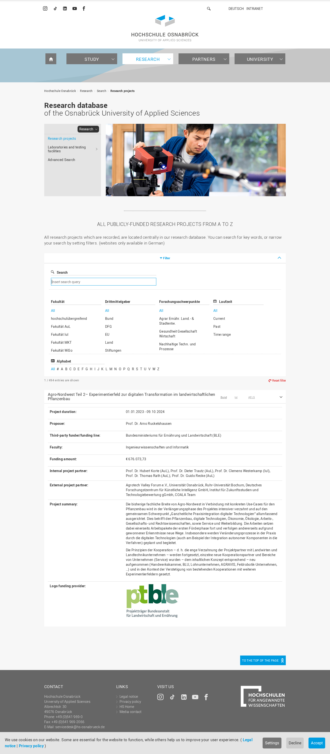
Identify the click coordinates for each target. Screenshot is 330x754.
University (260, 59)
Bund (109, 318)
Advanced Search (61, 159)
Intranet (254, 8)
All (53, 310)
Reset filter (279, 380)
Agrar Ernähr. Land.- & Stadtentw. (176, 321)
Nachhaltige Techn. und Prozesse (177, 346)
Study (92, 59)
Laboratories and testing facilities (67, 149)
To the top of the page (260, 660)
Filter (166, 258)
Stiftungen (113, 350)
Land (109, 342)
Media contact (131, 711)
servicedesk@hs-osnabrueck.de (79, 727)
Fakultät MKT (61, 342)
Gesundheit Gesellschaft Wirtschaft (178, 333)
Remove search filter (205, 282)
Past (216, 326)
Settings (272, 743)
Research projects (122, 91)
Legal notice (129, 696)
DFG (108, 326)
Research (148, 59)
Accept (317, 743)
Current (219, 318)
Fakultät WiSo (61, 350)
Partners (203, 59)
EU (107, 334)
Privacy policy (31, 745)
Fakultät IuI (60, 334)
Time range (222, 334)
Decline (295, 743)
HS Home (127, 706)
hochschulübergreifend (69, 318)
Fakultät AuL (61, 326)
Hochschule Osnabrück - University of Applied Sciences (165, 28)
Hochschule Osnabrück (60, 91)
